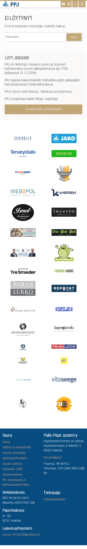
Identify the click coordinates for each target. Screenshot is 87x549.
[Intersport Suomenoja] (23, 173)
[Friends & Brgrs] (64, 271)
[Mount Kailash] (23, 232)
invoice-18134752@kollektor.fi (21, 535)
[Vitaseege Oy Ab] (64, 379)
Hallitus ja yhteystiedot (16, 447)
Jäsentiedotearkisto (14, 458)
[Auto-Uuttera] (23, 346)
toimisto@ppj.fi (53, 457)
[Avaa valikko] (82, 4)
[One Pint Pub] (64, 232)
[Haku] (75, 4)
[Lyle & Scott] (23, 360)
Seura (6, 442)
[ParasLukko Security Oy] (23, 288)
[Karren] (64, 192)
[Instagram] (69, 4)
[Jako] (64, 138)
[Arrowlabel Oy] (64, 252)
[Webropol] (23, 192)
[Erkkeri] (64, 153)
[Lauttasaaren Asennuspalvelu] (23, 403)
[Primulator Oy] (64, 347)
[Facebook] (63, 4)
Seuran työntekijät (14, 453)
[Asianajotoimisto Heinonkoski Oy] (23, 329)
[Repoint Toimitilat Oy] (64, 288)
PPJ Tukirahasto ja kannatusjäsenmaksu (16, 483)
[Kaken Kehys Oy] (23, 308)
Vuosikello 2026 (12, 469)
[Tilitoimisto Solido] (23, 379)
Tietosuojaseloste (54, 499)
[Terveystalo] (23, 153)
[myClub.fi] (64, 172)
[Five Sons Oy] (23, 212)
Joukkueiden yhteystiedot (43, 109)
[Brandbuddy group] (64, 403)
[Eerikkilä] (23, 138)
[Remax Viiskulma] (23, 252)
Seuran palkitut (12, 464)
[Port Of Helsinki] (64, 308)
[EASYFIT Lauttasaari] (64, 360)
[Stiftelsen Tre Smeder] (23, 271)
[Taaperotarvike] (64, 329)
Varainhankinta (12, 475)
